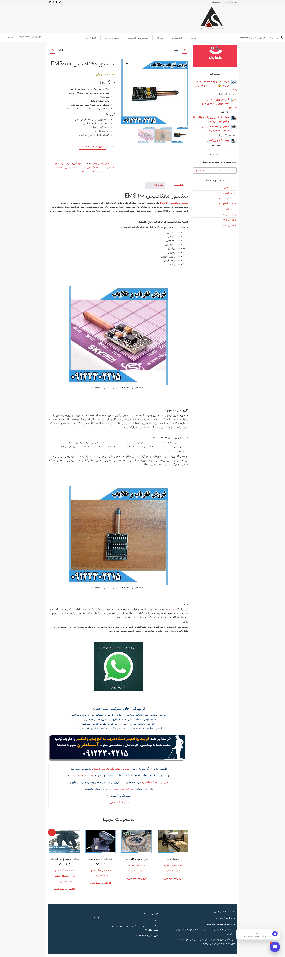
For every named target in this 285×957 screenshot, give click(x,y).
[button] (127, 65)
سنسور (171, 609)
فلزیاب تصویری (229, 193)
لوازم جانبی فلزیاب (227, 214)
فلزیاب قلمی (230, 209)
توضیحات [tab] (178, 185)
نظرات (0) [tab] (158, 185)
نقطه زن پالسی (229, 225)
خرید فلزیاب (76, 163)
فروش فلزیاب (84, 171)
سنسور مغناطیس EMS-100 (69, 167)
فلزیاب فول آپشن (100, 163)
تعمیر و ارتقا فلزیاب (82, 776)
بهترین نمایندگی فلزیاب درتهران (110, 769)
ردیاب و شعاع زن (228, 203)
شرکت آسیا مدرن (123, 789)
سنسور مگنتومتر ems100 (104, 171)
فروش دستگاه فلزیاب (155, 782)
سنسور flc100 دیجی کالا (94, 167)
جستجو (200, 170)
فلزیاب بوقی (230, 187)
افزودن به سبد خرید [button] (173, 878)
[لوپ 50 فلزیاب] (184, 50)
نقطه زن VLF (230, 220)
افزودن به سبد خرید (92, 147)
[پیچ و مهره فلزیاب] (52, 50)
